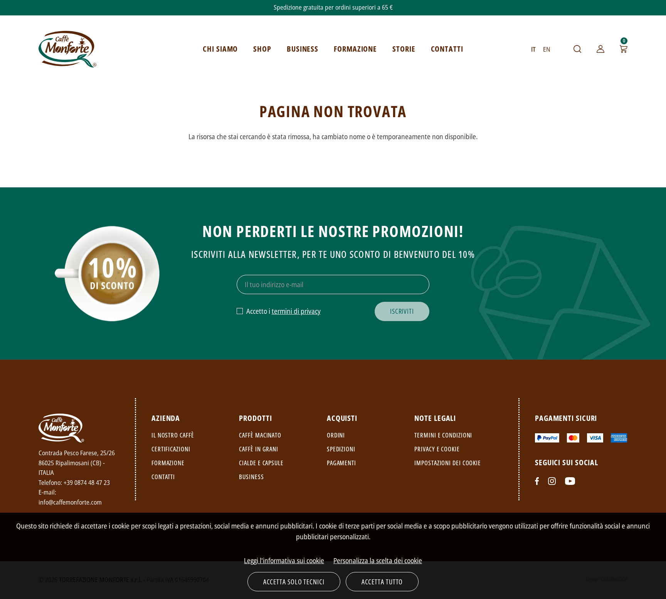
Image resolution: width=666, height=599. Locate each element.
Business (251, 477)
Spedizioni (341, 449)
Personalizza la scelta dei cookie (377, 560)
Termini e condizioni (443, 435)
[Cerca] (577, 49)
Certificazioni (170, 449)
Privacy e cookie (436, 449)
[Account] (600, 49)
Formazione (168, 463)
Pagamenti (341, 463)
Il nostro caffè (172, 435)
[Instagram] (552, 481)
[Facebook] (537, 481)
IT (533, 49)
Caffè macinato (260, 435)
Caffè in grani (258, 449)
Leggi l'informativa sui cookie (284, 560)
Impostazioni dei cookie (447, 463)
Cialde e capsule (261, 463)
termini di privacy (296, 311)
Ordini (336, 435)
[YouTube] (570, 481)
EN (546, 49)
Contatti (163, 477)
